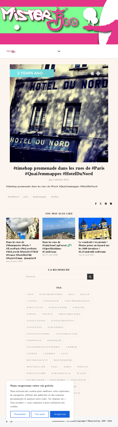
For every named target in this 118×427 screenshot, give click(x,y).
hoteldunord (13, 197)
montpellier (36, 367)
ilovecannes (36, 321)
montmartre (63, 360)
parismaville (61, 373)
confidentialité (58, 421)
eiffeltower (58, 308)
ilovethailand (67, 334)
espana (32, 314)
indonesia (34, 340)
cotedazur (51, 301)
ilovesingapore (38, 334)
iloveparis (56, 327)
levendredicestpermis (43, 347)
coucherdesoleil (77, 301)
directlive (35, 308)
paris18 (82, 367)
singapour (78, 380)
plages (82, 373)
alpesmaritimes (51, 294)
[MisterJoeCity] (59, 22)
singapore (57, 380)
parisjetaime (36, 373)
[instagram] (11, 421)
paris (26, 197)
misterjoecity (37, 360)
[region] (40, 401)
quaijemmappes (39, 197)
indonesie (54, 340)
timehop (54, 197)
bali (72, 294)
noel (54, 367)
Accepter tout (60, 414)
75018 (30, 294)
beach (85, 294)
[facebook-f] (7, 421)
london (32, 354)
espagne (79, 308)
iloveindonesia (62, 321)
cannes (32, 301)
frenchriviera (70, 314)
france (48, 314)
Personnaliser (20, 414)
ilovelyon (34, 327)
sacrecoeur (35, 380)
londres (49, 354)
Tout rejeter (40, 414)
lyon (64, 354)
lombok (71, 347)
